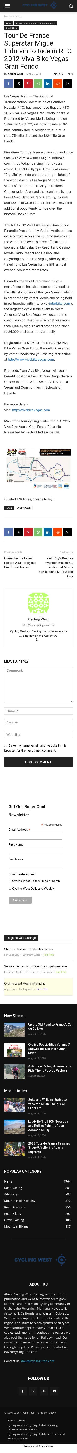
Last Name (16, 859)
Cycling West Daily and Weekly (33, 888)
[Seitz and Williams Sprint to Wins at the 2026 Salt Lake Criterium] (14, 1105)
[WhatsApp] (38, 83)
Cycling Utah (24, 507)
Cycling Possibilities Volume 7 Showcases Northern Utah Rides (49, 1049)
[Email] (67, 83)
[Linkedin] (48, 83)
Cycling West (15, 73)
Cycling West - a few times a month (36, 880)
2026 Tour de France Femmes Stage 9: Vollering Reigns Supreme (49, 1148)
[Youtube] (54, 1391)
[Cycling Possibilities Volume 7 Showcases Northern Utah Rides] (14, 1050)
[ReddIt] (57, 83)
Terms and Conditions (38, 1446)
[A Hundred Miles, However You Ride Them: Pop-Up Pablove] (14, 1071)
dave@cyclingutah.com (37, 1361)
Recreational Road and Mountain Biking (35, 23)
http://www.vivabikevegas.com (31, 359)
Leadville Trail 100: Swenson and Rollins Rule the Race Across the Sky (48, 1126)
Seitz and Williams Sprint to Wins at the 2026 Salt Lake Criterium (47, 1104)
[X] (18, 83)
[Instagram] (33, 1391)
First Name (16, 844)
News (19, 16)
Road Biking (11, 27)
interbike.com (59, 303)
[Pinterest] (28, 83)
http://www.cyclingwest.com (38, 625)
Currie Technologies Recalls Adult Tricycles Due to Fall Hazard (20, 562)
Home (8, 16)
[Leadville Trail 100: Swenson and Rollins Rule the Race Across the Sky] (14, 1127)
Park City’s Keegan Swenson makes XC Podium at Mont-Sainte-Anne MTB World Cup (56, 567)
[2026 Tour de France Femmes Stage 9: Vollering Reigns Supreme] (14, 1149)
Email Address (19, 829)
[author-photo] (38, 613)
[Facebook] (8, 83)
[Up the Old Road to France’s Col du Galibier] (14, 1030)
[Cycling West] (38, 1259)
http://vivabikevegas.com (31, 410)
